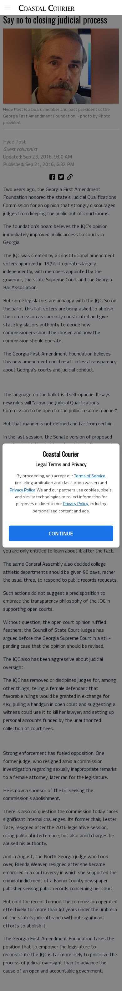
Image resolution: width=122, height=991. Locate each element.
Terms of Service (89, 475)
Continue (61, 533)
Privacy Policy (22, 489)
